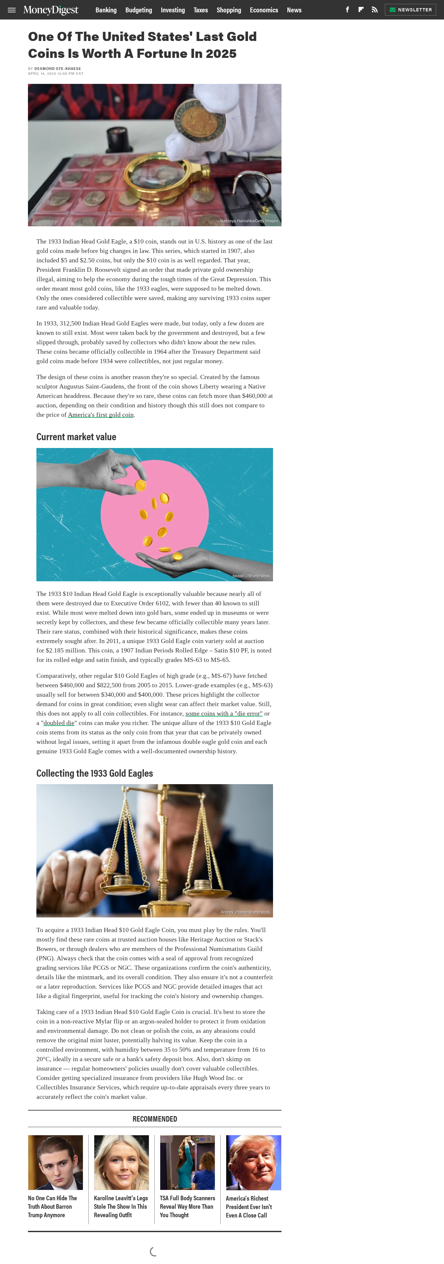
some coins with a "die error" (224, 713)
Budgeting (138, 9)
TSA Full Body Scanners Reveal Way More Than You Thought (187, 1206)
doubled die (59, 722)
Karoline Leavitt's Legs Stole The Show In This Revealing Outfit (121, 1206)
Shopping (229, 9)
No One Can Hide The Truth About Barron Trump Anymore (52, 1206)
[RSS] (374, 11)
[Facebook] (347, 11)
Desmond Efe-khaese (57, 68)
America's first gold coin (101, 414)
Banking (106, 9)
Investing (173, 9)
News (294, 9)
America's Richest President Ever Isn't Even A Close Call (249, 1206)
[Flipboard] (361, 11)
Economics (264, 9)
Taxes (201, 9)
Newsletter (415, 9)
